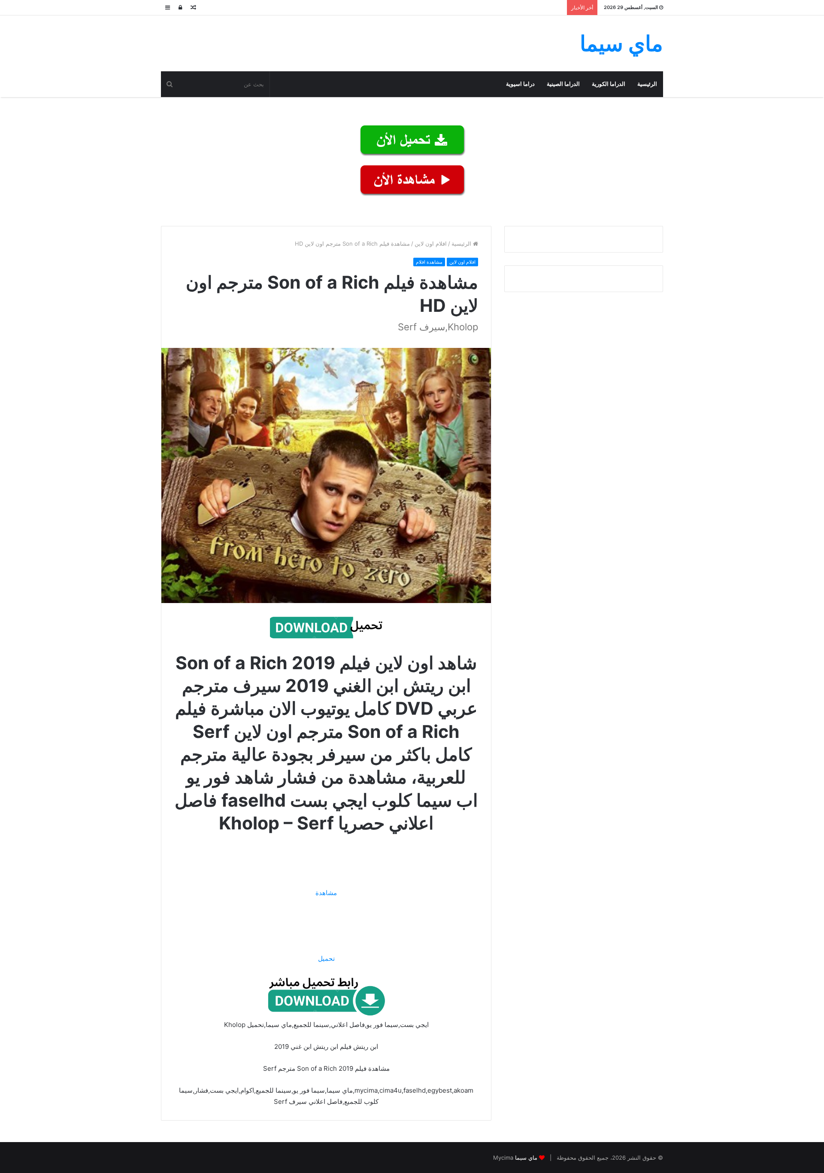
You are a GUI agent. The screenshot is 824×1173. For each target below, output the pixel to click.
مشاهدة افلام (429, 262)
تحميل (326, 958)
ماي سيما (526, 1157)
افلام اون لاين (431, 243)
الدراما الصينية (563, 84)
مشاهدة (326, 893)
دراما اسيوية (520, 84)
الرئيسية (647, 84)
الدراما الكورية (608, 84)
